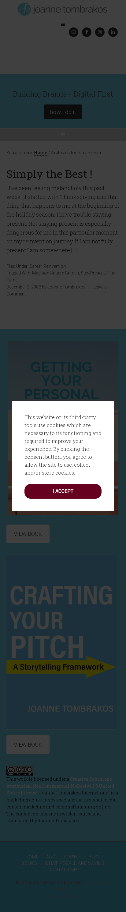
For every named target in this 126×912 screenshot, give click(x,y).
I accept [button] (63, 491)
